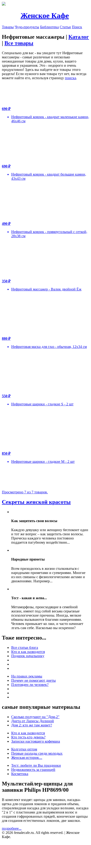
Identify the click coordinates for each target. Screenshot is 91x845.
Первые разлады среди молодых (37, 753)
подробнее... (11, 828)
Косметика (19, 774)
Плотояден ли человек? (30, 685)
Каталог (78, 37)
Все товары (18, 43)
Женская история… (26, 758)
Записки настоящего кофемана (35, 741)
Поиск (77, 27)
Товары (8, 27)
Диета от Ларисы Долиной (32, 721)
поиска (70, 78)
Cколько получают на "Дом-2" (35, 717)
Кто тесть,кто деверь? (28, 737)
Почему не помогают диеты (33, 680)
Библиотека (49, 27)
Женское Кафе (45, 15)
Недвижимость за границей (33, 770)
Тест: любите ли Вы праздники (36, 765)
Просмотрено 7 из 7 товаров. (25, 492)
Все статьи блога (24, 648)
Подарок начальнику (27, 656)
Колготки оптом (24, 749)
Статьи (65, 27)
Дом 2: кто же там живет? (31, 725)
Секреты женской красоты (36, 502)
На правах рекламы (26, 676)
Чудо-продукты (27, 27)
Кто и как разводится (28, 652)
